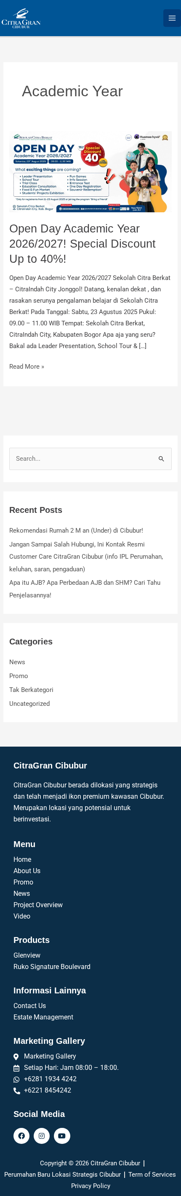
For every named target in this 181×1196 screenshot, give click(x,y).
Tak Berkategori (31, 690)
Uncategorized (29, 704)
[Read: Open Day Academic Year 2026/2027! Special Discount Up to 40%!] (90, 171)
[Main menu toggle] (172, 18)
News (17, 662)
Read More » (26, 365)
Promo (18, 676)
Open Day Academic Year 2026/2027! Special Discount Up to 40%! (82, 243)
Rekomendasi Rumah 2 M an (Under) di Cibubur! (76, 530)
